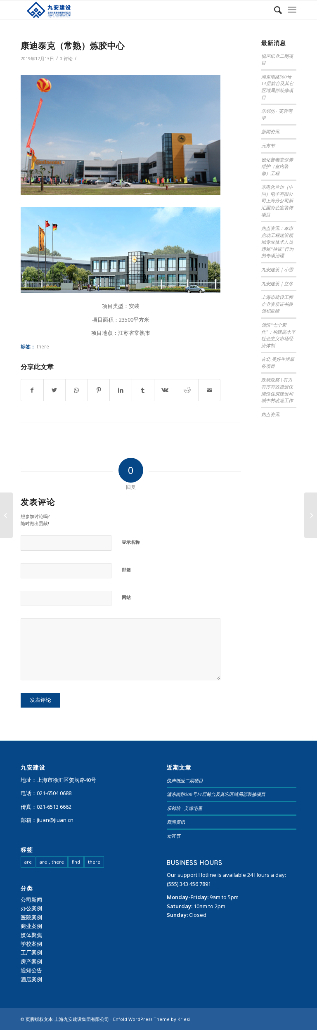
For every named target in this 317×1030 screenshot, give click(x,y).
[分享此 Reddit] (187, 390)
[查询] (274, 9)
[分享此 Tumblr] (143, 390)
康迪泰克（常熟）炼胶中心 (73, 45)
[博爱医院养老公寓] (6, 515)
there (43, 346)
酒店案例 (31, 979)
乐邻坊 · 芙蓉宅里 (184, 808)
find (76, 862)
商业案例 (31, 926)
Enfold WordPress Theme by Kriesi (151, 1019)
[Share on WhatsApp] (77, 390)
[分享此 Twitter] (55, 390)
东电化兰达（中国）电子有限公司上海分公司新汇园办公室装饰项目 (277, 200)
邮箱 (126, 569)
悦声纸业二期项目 (185, 780)
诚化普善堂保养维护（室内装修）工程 (277, 166)
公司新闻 (31, 899)
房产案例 (31, 961)
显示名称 (131, 542)
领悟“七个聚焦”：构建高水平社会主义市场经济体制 (278, 335)
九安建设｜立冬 (277, 283)
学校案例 (31, 943)
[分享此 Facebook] (32, 390)
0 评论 (66, 59)
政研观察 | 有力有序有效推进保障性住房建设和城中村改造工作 (277, 389)
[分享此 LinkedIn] (121, 390)
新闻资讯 (270, 131)
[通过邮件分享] (209, 390)
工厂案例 (31, 952)
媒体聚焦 (31, 935)
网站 (126, 597)
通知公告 (31, 970)
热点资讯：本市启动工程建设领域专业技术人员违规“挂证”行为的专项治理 (277, 241)
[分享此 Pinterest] (99, 390)
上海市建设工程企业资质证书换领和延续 (277, 304)
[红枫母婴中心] (310, 515)
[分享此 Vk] (165, 390)
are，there (52, 862)
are (28, 862)
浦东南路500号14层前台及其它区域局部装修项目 (277, 86)
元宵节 (268, 145)
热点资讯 (270, 414)
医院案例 (31, 917)
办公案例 (31, 908)
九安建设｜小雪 (277, 269)
